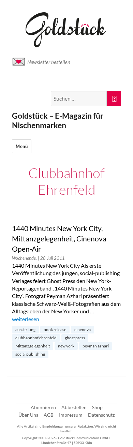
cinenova (82, 329)
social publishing (30, 354)
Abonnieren (43, 407)
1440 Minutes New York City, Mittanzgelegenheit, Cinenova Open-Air (59, 238)
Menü (22, 146)
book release (55, 329)
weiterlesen (25, 319)
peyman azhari (96, 345)
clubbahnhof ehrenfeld (36, 337)
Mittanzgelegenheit (32, 345)
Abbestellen (74, 407)
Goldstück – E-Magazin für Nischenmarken (57, 120)
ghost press (75, 337)
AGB (49, 415)
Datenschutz (101, 415)
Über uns (28, 415)
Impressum (71, 415)
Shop (97, 407)
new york (66, 345)
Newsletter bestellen (48, 62)
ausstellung (25, 329)
